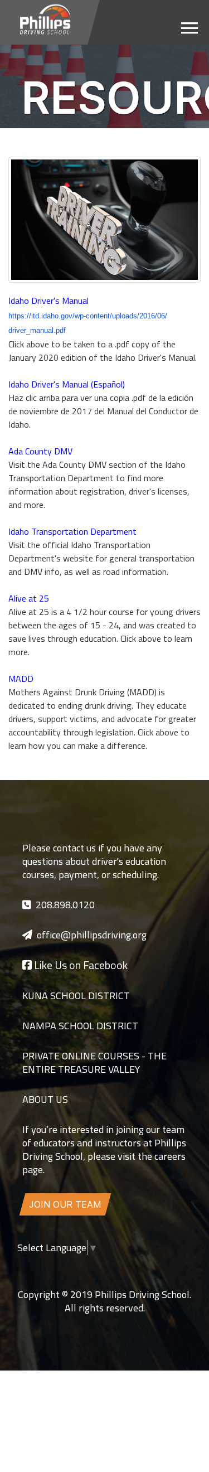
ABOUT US (45, 1099)
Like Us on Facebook (80, 965)
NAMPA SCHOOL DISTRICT (80, 1025)
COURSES (117, 1055)
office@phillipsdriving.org (92, 934)
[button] (189, 28)
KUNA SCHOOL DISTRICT (76, 995)
